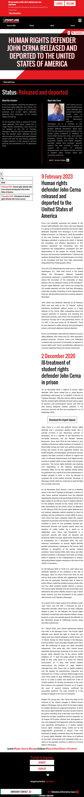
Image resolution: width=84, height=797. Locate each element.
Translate (79, 32)
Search (73, 25)
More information (15, 13)
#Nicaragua (33, 748)
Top (2, 178)
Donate (32, 25)
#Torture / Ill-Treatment (68, 748)
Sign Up (42, 768)
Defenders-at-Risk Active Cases (61, 791)
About (3, 182)
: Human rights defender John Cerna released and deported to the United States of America (16, 189)
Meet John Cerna (57, 160)
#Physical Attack (52, 748)
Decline (70, 3)
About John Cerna (9, 82)
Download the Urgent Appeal (62, 420)
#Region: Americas (21, 748)
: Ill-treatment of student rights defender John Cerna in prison (15, 197)
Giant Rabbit (49, 781)
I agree (59, 3)
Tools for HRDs (11, 25)
